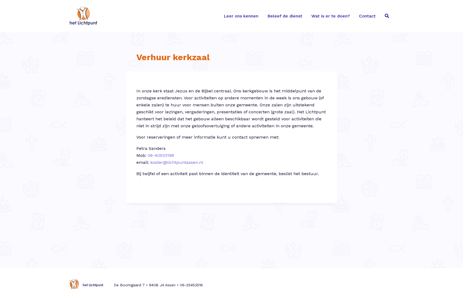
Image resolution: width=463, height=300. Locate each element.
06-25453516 (191, 285)
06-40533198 (161, 155)
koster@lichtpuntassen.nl (176, 162)
